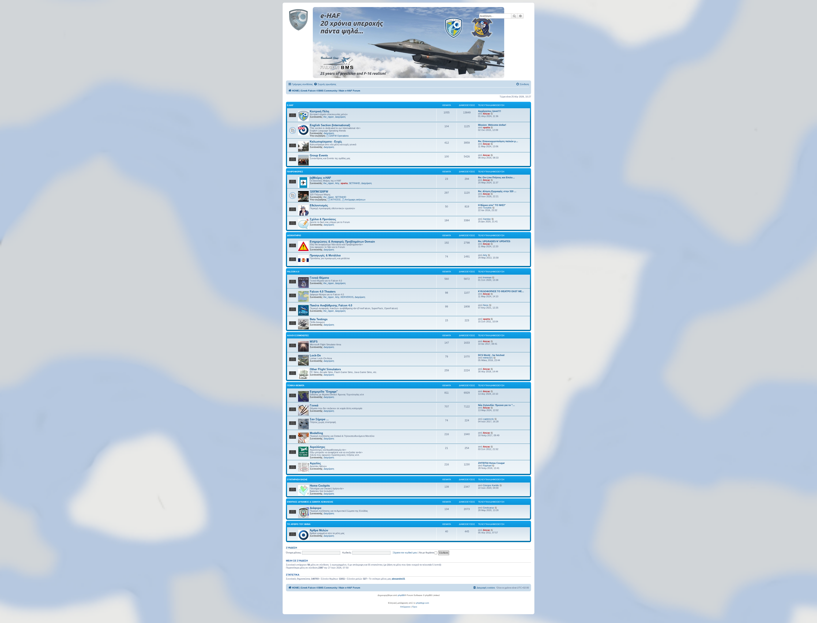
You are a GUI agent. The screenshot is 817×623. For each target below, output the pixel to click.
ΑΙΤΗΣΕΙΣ (335, 199)
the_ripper (328, 117)
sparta (486, 127)
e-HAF (290, 105)
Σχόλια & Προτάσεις (323, 219)
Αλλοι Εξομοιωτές (298, 335)
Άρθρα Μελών (319, 530)
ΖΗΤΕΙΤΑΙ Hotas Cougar (491, 463)
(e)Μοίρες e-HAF (320, 177)
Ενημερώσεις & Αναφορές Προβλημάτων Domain (342, 241)
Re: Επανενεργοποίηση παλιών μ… (498, 141)
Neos (485, 305)
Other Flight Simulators (325, 369)
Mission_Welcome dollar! (492, 125)
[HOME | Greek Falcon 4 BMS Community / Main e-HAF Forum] (308, 19)
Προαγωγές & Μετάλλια (325, 255)
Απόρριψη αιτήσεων (355, 199)
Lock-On (315, 355)
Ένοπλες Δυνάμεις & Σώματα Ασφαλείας (310, 502)
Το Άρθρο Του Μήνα (298, 524)
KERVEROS (347, 297)
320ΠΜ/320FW (319, 191)
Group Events (319, 155)
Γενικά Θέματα (319, 277)
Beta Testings (318, 319)
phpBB (401, 595)
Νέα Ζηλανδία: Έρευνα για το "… (496, 405)
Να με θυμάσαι (426, 552)
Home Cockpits (320, 485)
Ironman (487, 277)
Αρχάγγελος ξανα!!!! (489, 111)
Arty (337, 183)
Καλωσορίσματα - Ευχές (326, 141)
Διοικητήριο (294, 235)
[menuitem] (325, 84)
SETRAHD (354, 183)
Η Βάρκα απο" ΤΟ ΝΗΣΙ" (492, 205)
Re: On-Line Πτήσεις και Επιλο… (496, 177)
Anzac (486, 113)
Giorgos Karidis (491, 485)
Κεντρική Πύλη (319, 111)
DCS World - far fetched (491, 355)
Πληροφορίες (295, 171)
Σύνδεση (291, 547)
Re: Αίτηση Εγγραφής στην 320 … (497, 191)
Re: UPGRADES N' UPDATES (494, 241)
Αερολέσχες (317, 447)
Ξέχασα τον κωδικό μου (405, 552)
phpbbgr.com (422, 603)
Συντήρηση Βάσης (297, 479)
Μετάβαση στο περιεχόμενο (88, 23)
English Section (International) (330, 125)
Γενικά (314, 405)
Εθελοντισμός (319, 205)
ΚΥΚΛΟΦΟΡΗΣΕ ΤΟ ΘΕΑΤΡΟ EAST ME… (501, 291)
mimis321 (488, 357)
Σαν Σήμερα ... (319, 419)
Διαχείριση (340, 117)
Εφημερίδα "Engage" (324, 391)
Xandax (487, 219)
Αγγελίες (315, 463)
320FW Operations (339, 135)
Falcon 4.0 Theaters (323, 291)
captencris (488, 419)
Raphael (487, 465)
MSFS (314, 341)
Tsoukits (487, 207)
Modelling (316, 433)
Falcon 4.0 (293, 271)
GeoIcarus (488, 507)
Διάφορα (315, 508)
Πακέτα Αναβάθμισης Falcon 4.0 (331, 305)
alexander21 (398, 578)
